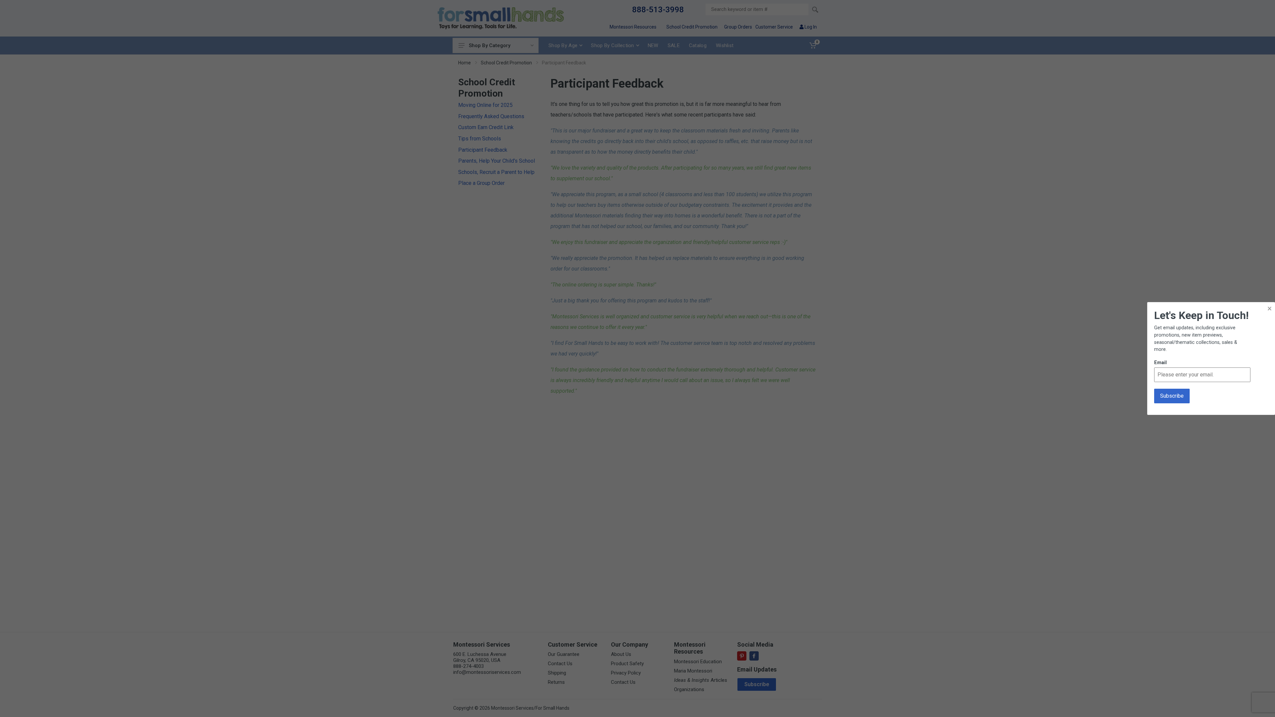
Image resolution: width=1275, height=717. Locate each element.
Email (1160, 362)
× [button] (1269, 308)
